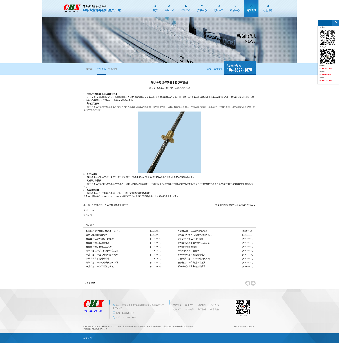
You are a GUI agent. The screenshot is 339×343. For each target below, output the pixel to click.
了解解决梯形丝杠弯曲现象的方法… (195, 258)
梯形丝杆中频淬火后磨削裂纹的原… (195, 235)
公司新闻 (90, 69)
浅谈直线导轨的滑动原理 (97, 258)
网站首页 (177, 305)
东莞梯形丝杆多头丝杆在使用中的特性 (110, 205)
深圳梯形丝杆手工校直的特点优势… (103, 250)
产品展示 (214, 305)
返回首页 (87, 215)
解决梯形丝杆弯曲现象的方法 (191, 262)
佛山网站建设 (249, 327)
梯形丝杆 (189, 305)
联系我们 (214, 309)
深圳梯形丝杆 (93, 107)
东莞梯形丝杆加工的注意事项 (100, 266)
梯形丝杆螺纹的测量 (187, 247)
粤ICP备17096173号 (99, 329)
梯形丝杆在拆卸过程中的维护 (100, 239)
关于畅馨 (202, 309)
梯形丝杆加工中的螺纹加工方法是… (195, 243)
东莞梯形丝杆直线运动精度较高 (193, 231)
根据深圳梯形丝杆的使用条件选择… (103, 231)
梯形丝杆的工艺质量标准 (97, 243)
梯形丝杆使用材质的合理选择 (191, 254)
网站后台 (87, 329)
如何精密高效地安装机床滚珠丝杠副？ (238, 205)
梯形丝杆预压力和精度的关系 (191, 266)
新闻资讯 (189, 309)
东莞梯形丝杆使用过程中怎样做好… (103, 254)
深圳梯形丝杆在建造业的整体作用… (103, 262)
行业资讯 (101, 69)
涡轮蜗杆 (202, 305)
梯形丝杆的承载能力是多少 (98, 247)
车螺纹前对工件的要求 (188, 250)
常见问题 (112, 69)
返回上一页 (88, 210)
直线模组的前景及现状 (96, 235)
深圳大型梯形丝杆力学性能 (190, 239)
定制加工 (177, 309)
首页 (209, 69)
